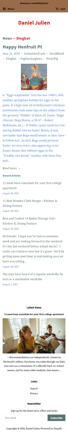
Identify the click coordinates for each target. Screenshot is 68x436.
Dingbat (11, 59)
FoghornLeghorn (31, 59)
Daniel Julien (34, 22)
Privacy (34, 393)
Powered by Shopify (51, 428)
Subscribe (56, 418)
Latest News (34, 307)
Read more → (12, 168)
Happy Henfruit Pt (22, 47)
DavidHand (56, 53)
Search (34, 388)
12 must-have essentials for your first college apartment (34, 314)
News (7, 38)
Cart (62, 8)
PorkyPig (52, 59)
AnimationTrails (34, 53)
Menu (10, 8)
